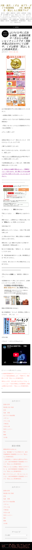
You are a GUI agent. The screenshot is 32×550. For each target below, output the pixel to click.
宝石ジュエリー (7, 429)
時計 (4, 432)
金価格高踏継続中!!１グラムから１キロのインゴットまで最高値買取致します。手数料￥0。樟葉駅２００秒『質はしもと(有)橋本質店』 (16, 376)
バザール (6, 418)
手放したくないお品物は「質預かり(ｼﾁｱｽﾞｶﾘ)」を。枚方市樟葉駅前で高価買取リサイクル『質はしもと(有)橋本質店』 (15, 469)
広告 (17, 52)
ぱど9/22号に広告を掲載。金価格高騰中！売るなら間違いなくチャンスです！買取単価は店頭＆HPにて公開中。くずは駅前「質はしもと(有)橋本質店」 (16, 41)
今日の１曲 (12, 52)
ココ (17, 314)
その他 (5, 437)
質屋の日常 (6, 404)
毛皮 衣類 (6, 412)
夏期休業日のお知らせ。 (10, 449)
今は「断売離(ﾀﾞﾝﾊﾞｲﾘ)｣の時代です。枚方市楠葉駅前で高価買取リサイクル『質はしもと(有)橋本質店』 (15, 454)
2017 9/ (5, 34)
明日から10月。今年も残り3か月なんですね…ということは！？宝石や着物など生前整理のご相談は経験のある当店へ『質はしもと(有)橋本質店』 (16, 384)
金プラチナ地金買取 (9, 415)
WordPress (15, 547)
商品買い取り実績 (8, 407)
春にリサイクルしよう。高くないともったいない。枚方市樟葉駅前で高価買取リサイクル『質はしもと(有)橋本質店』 (15, 476)
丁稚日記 (6, 423)
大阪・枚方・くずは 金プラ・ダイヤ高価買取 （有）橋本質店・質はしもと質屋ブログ (16, 7)
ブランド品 (6, 421)
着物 (4, 434)
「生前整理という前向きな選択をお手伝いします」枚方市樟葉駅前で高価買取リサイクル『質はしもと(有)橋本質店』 (15, 462)
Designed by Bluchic (24, 547)
